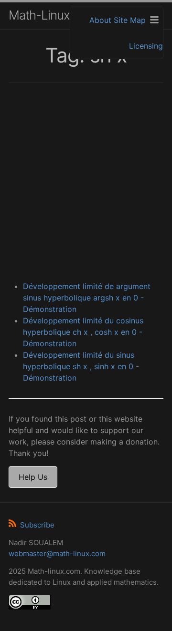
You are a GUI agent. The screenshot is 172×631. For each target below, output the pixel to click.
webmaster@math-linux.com (57, 553)
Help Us (33, 477)
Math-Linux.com (52, 15)
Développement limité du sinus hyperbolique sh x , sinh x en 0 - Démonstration (81, 366)
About (100, 20)
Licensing (146, 46)
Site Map (130, 20)
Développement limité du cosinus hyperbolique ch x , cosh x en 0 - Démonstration (83, 332)
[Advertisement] (86, 183)
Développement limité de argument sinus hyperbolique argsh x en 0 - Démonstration (86, 297)
